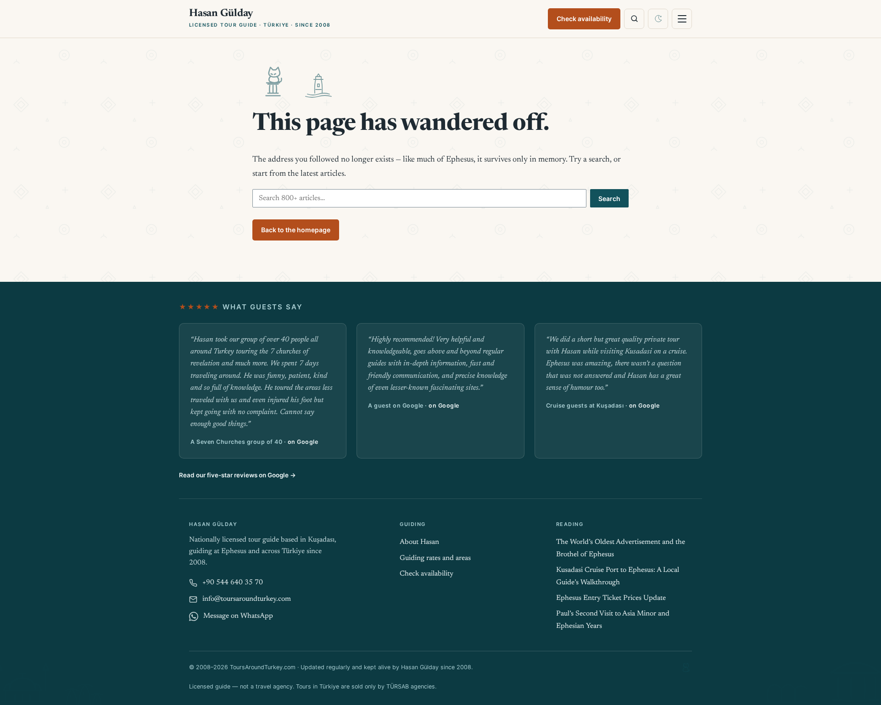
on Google (303, 441)
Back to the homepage (295, 230)
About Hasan (419, 542)
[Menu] (682, 19)
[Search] (634, 19)
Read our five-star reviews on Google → (237, 475)
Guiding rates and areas (435, 558)
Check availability (584, 18)
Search (609, 198)
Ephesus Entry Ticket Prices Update (611, 598)
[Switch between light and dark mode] (658, 19)
